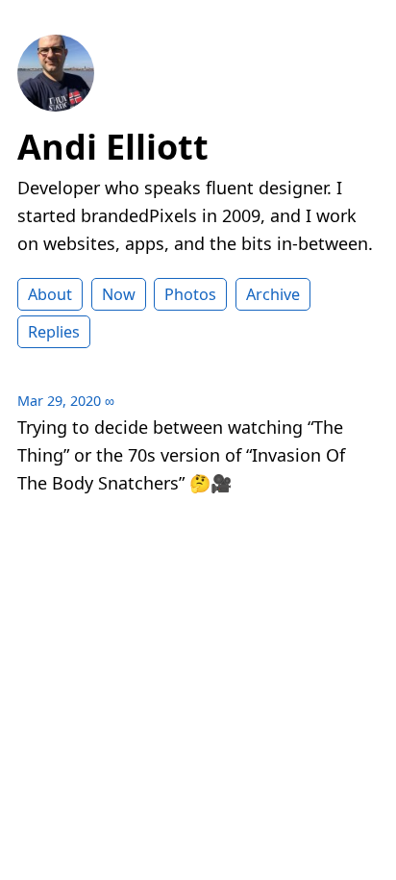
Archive (273, 294)
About (50, 294)
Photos (190, 294)
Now (119, 294)
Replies (54, 331)
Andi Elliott (113, 146)
